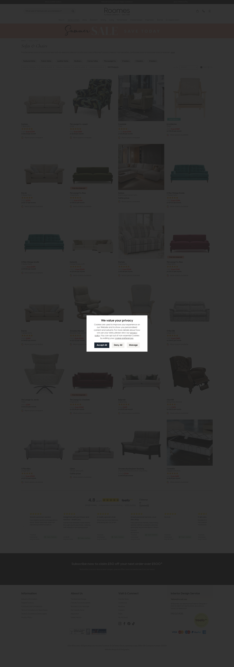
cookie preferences (124, 338)
